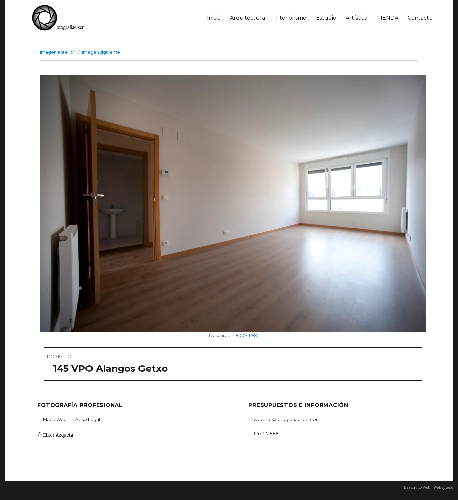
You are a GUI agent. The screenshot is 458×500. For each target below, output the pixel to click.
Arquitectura (247, 18)
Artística (356, 18)
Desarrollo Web (417, 487)
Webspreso (443, 487)
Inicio (214, 18)
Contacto (420, 18)
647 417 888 (266, 433)
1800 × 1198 (245, 335)
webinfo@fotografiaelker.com (287, 419)
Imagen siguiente (101, 52)
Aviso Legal (87, 419)
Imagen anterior (57, 52)
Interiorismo (290, 18)
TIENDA (387, 18)
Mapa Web (55, 419)
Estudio (326, 18)
